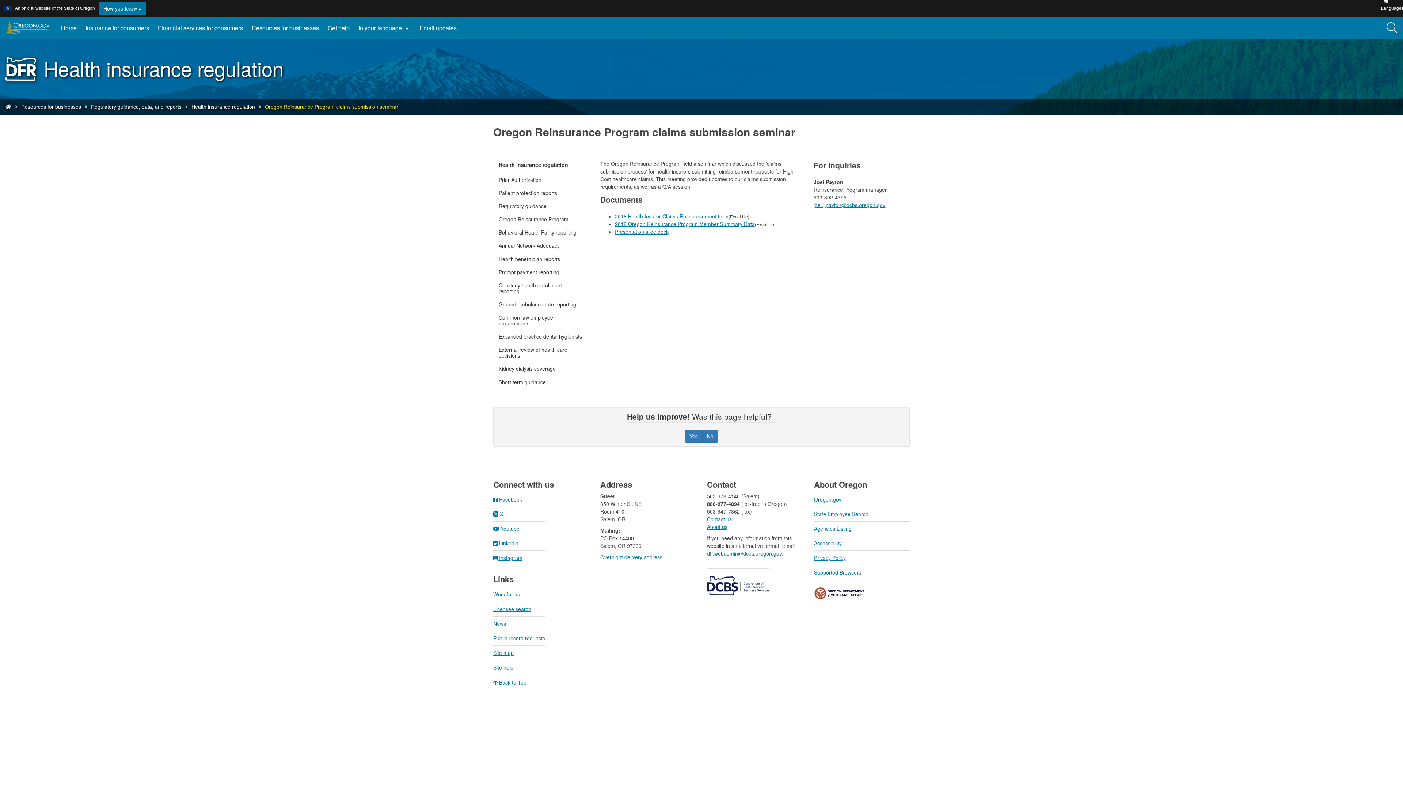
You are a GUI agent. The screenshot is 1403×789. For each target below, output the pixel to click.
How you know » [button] (122, 8)
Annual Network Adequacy (529, 245)
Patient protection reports (528, 193)
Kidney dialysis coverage (527, 368)
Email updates (440, 30)
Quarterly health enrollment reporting (530, 288)
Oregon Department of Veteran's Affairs (839, 593)
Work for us (506, 594)
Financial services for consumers (200, 28)
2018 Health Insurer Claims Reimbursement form (672, 216)
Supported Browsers (837, 572)
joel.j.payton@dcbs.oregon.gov (849, 205)
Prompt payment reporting (529, 272)
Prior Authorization (520, 179)
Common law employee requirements (526, 320)
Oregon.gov (827, 499)
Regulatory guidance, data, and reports (136, 106)
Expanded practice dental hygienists (540, 336)
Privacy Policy (830, 557)
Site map (503, 652)
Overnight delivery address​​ (631, 557)
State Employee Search (841, 514)
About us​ (717, 526)
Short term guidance (522, 382)
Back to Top (512, 682)
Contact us (719, 519)
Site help (503, 667)
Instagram (510, 557)
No (710, 436)
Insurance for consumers (117, 28)
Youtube (509, 528)
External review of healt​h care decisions (533, 352)
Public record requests (519, 638)
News (499, 623)
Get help (339, 28)
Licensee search (512, 609)
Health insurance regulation (223, 106)
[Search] (1392, 28)
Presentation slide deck (642, 231)
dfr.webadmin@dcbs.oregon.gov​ (744, 553)
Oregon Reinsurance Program (534, 219)
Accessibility (828, 543)
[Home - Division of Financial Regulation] (8, 106)
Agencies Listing (833, 528)
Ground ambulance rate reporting (537, 304)
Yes (693, 436)
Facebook (510, 499)
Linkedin (508, 543)
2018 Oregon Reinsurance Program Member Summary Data (685, 224)
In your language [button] (384, 28)
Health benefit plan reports (529, 259)
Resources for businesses (285, 28)
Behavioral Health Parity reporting (538, 232)
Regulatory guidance (523, 206)
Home (69, 28)
